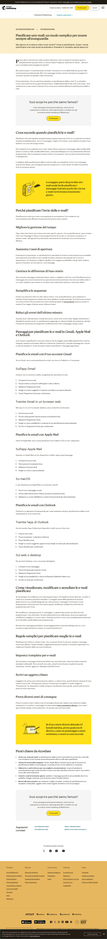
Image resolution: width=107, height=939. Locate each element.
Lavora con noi (68, 882)
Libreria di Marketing (43, 15)
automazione (69, 302)
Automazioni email (47, 29)
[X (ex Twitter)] (55, 921)
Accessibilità (67, 886)
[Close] (104, 934)
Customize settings (92, 934)
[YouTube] (66, 921)
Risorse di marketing (31, 872)
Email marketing (11, 879)
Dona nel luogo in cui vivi (71, 879)
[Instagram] (59, 921)
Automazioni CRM (41, 829)
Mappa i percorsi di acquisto (76, 829)
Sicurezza (9, 892)
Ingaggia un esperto (88, 876)
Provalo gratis (82, 8)
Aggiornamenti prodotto (14, 876)
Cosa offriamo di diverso (14, 886)
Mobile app (9, 899)
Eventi (49, 879)
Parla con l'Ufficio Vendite (90, 882)
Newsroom (66, 876)
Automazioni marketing (25, 29)
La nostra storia (68, 872)
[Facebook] (51, 921)
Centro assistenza (87, 879)
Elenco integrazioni (31, 882)
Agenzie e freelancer (54, 872)
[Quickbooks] (65, 915)
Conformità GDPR (12, 889)
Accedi (94, 8)
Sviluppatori (51, 876)
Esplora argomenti (64, 15)
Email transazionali (12, 882)
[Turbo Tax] (41, 915)
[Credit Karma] (52, 915)
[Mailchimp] (76, 915)
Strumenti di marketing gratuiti (35, 876)
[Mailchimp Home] (9, 7)
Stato (8, 895)
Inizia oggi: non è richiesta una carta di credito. (77, 2)
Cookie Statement (34, 936)
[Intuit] (30, 914)
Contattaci (85, 872)
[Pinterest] (71, 921)
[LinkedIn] (62, 921)
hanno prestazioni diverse (67, 705)
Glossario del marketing (32, 879)
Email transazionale (73, 826)
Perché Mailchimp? (12, 872)
